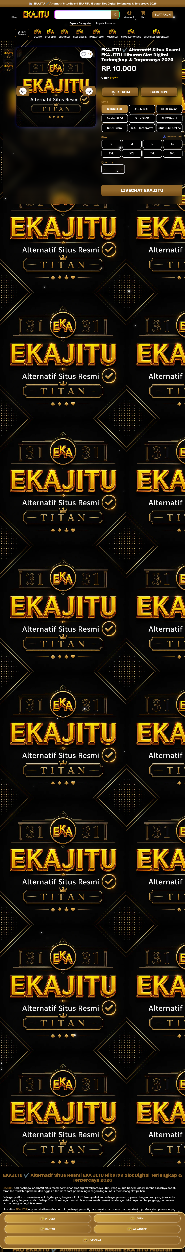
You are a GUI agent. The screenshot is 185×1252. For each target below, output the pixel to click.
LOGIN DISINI (158, 91)
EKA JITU (21, 1209)
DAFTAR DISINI (120, 91)
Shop (14, 17)
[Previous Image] (22, 91)
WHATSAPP (140, 1230)
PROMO (50, 1218)
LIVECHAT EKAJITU (142, 190)
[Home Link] (36, 14)
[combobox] (83, 14)
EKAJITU (8, 1187)
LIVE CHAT (95, 1241)
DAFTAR (50, 1229)
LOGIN (140, 1218)
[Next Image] (89, 91)
